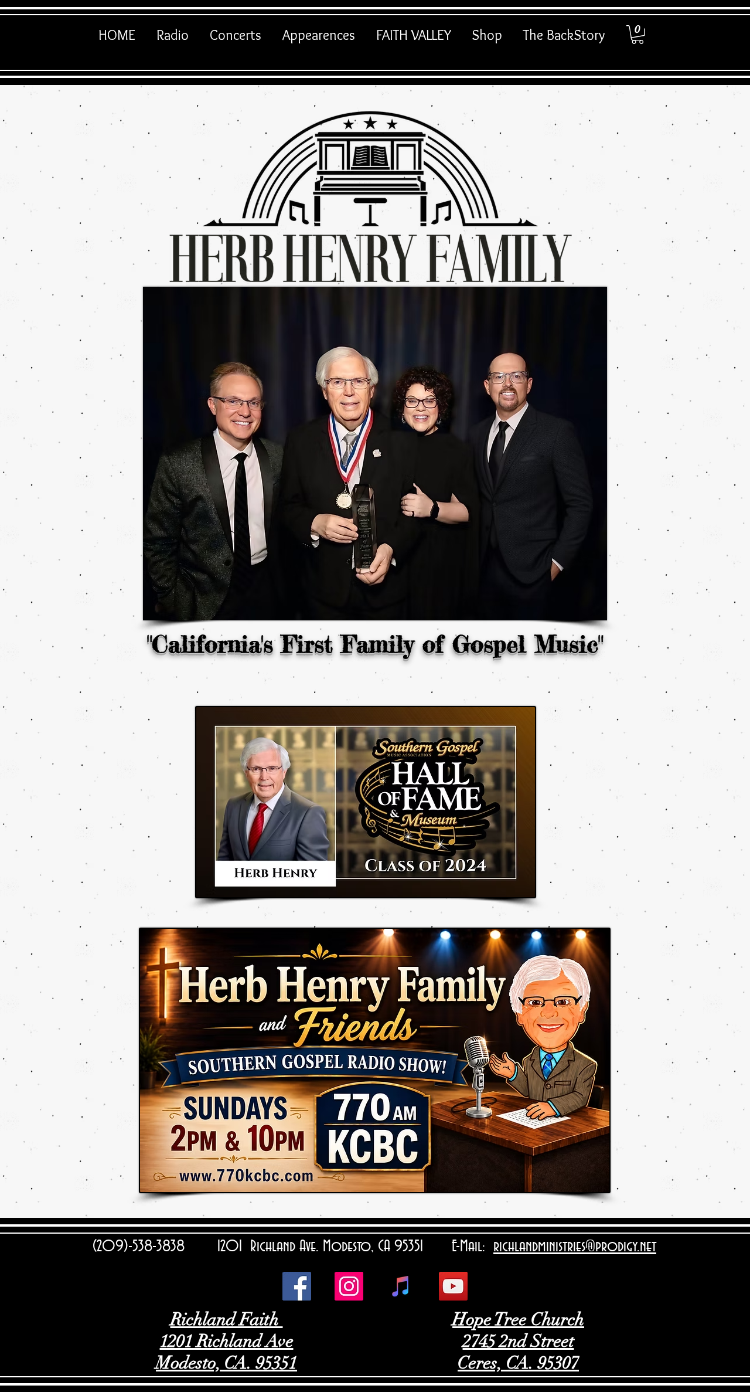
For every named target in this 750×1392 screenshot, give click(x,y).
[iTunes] (401, 1286)
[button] (637, 34)
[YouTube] (453, 1286)
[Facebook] (296, 1286)
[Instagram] (349, 1286)
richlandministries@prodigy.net (574, 1246)
